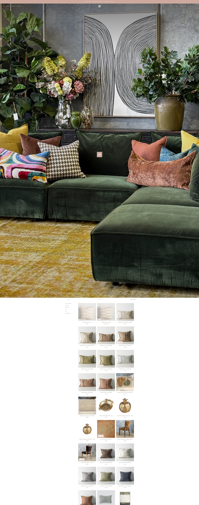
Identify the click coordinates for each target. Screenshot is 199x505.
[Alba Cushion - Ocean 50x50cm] (125, 476)
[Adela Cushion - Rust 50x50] (106, 382)
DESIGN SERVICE (183, 6)
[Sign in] (193, 6)
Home (99, 10)
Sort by (68, 299)
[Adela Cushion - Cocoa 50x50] (125, 335)
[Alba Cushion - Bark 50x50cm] (106, 452)
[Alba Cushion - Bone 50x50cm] (125, 452)
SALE (23, 6)
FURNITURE (13, 6)
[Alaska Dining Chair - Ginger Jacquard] (125, 429)
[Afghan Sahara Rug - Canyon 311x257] (125, 382)
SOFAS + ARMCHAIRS (6, 6)
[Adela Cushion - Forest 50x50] (106, 359)
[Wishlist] (188, 6)
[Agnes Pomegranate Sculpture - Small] (87, 429)
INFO (176, 6)
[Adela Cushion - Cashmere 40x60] (125, 312)
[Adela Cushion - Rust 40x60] (87, 382)
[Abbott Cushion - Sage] (106, 312)
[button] (190, 6)
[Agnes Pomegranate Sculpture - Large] (125, 405)
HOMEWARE (19, 6)
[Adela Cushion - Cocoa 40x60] (106, 335)
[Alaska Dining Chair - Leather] (87, 452)
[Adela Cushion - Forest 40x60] (87, 359)
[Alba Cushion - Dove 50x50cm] (87, 476)
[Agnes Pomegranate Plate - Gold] (106, 405)
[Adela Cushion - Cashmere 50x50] (87, 335)
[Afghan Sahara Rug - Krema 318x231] (87, 405)
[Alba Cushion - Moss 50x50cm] (106, 476)
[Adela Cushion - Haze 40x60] (125, 359)
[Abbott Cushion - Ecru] (87, 312)
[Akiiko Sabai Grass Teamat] (106, 429)
